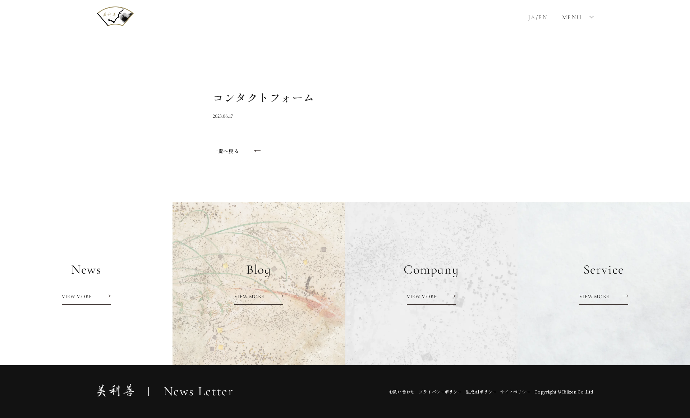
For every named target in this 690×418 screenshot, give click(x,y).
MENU (572, 17)
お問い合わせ (402, 391)
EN (543, 17)
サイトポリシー (515, 391)
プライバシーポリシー (440, 391)
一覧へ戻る (226, 150)
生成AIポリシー (481, 391)
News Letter (199, 391)
